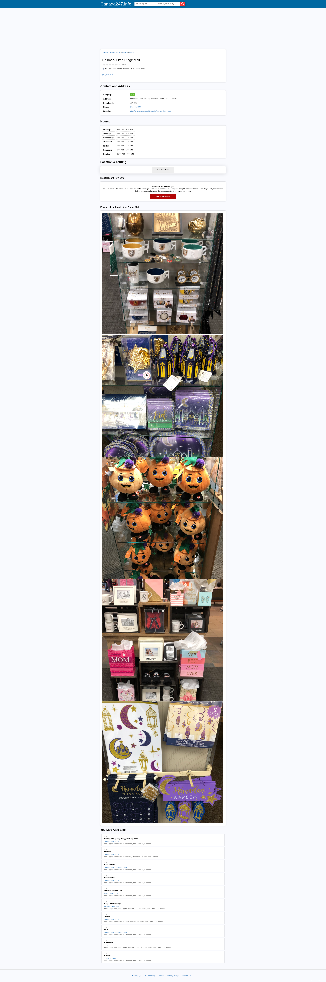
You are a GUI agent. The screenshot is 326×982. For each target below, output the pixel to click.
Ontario (106, 52)
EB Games (108, 942)
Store (132, 94)
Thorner (131, 52)
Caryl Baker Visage (112, 903)
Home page (136, 976)
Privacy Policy (173, 976)
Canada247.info (115, 3)
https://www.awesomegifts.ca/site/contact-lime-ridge (150, 111)
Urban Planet (109, 864)
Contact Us (186, 976)
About (161, 976)
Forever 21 (108, 852)
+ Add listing (150, 976)
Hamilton (125, 52)
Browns (107, 955)
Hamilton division (115, 52)
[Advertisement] (163, 27)
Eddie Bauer (109, 877)
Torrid (107, 916)
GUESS (107, 929)
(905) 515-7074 (107, 75)
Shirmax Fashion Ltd (113, 890)
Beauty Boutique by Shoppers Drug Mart (121, 839)
